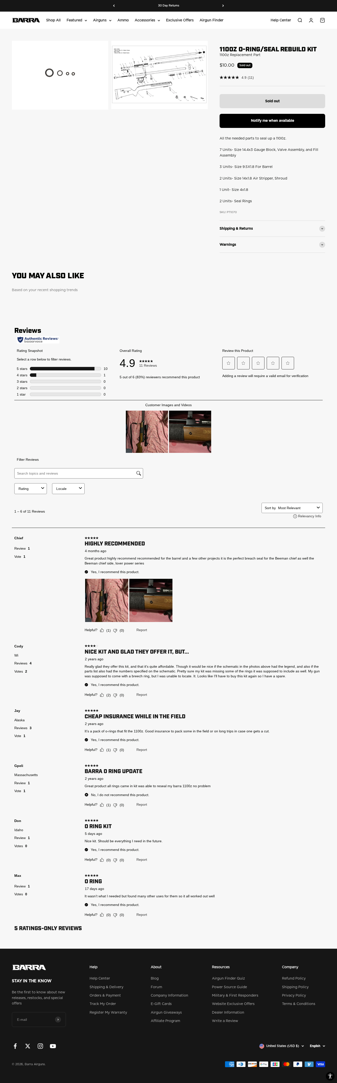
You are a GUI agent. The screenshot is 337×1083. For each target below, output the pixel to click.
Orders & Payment (105, 995)
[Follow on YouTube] (53, 1046)
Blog (155, 978)
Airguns (100, 20)
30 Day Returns (168, 5)
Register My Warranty (108, 1012)
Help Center (281, 20)
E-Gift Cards (161, 1004)
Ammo (123, 20)
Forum (156, 987)
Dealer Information (228, 1012)
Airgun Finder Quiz (228, 978)
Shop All (53, 20)
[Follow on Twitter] (27, 1046)
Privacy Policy (294, 995)
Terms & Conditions (298, 1004)
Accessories (145, 20)
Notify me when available (272, 120)
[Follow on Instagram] (40, 1046)
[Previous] (114, 5)
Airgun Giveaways (166, 1012)
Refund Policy (294, 978)
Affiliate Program (165, 1021)
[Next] (223, 5)
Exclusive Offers (180, 20)
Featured (74, 20)
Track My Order (103, 1004)
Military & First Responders (235, 995)
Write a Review (225, 1021)
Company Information (169, 995)
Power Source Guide (229, 987)
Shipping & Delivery (106, 987)
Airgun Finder (212, 20)
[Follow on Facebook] (15, 1046)
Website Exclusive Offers (233, 1004)
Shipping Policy (295, 987)
